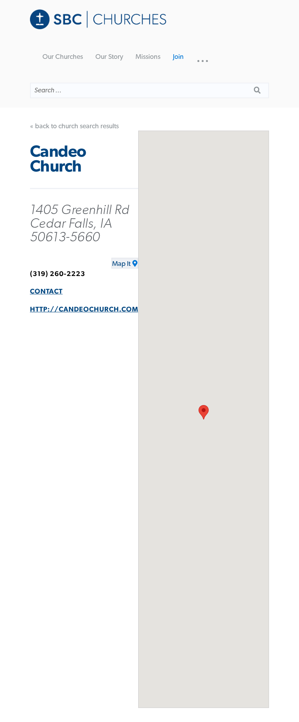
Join (178, 56)
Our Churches (62, 56)
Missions (147, 56)
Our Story (109, 56)
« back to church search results (74, 126)
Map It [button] (121, 263)
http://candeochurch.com (84, 309)
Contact (46, 291)
